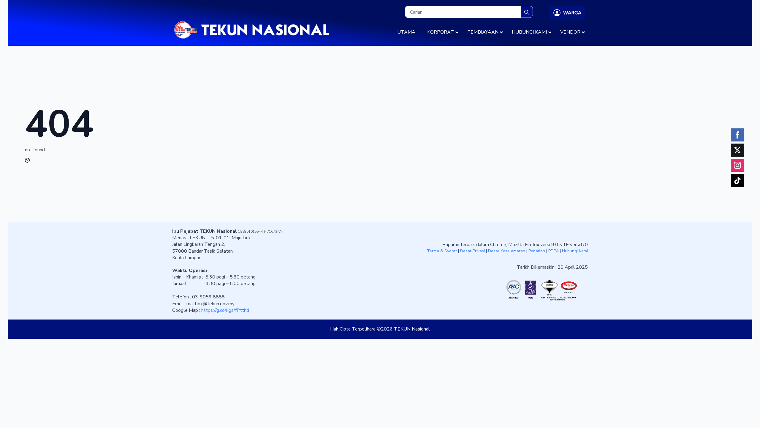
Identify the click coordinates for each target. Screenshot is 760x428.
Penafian (536, 251)
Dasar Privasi (472, 251)
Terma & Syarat (442, 251)
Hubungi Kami (575, 251)
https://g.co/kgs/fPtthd (225, 310)
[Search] (527, 12)
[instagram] (737, 165)
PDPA (553, 251)
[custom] (737, 150)
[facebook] (737, 134)
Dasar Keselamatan (506, 251)
